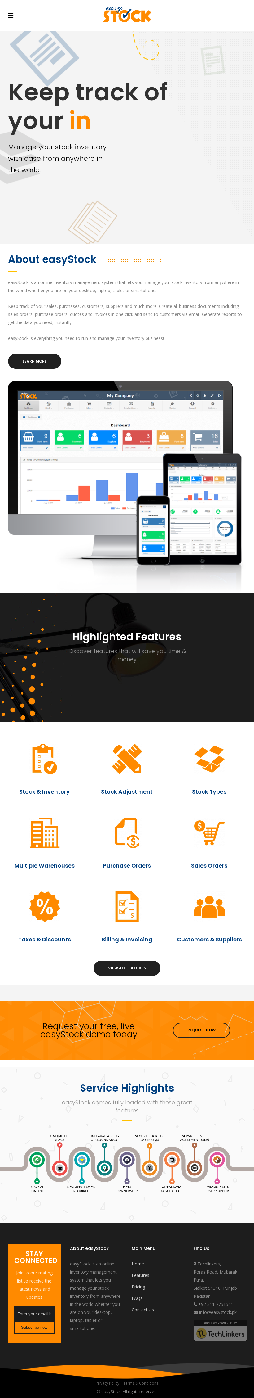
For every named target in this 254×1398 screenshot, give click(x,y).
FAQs (137, 1298)
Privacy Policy (107, 1383)
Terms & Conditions (140, 1383)
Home (138, 1264)
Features (140, 1275)
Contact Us (143, 1310)
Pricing (138, 1287)
